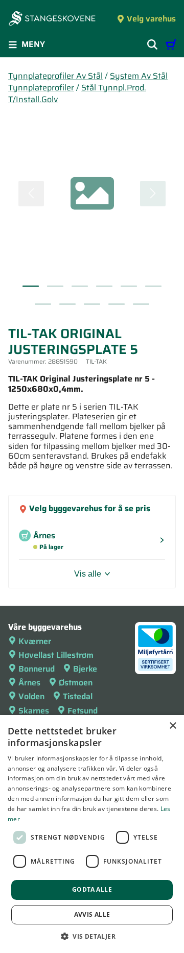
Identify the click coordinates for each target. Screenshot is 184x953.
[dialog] (92, 834)
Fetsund (82, 711)
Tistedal (78, 696)
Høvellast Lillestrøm (56, 655)
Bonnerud (36, 669)
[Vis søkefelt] (152, 44)
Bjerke (85, 669)
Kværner (34, 641)
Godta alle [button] (92, 889)
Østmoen (76, 682)
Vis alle (87, 573)
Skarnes (33, 711)
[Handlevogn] (171, 44)
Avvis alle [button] (92, 914)
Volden (31, 696)
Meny (33, 44)
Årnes (29, 682)
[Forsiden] (52, 19)
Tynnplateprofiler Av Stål (55, 75)
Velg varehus (151, 18)
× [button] (172, 726)
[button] (92, 936)
